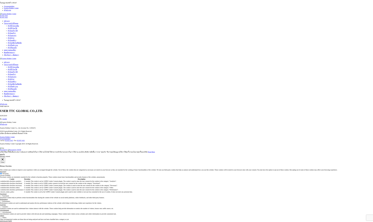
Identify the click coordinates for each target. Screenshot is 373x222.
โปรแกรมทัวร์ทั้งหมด (11, 23)
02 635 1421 (4, 17)
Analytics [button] (3, 205)
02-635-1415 (9, 140)
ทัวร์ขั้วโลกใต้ (12, 28)
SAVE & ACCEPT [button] (6, 221)
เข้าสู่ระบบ (7, 10)
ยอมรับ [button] (2, 154)
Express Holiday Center (11, 8)
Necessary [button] (3, 171)
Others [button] (2, 215)
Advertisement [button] (4, 210)
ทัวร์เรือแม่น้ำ (12, 47)
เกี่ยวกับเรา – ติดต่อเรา (11, 55)
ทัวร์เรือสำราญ (13, 45)
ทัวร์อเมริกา (12, 33)
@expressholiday (9, 6)
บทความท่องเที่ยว (10, 50)
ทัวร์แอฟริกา (12, 40)
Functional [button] (3, 194)
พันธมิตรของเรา (9, 52)
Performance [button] (4, 199)
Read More (151, 152)
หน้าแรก (7, 21)
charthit (4, 119)
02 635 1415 (4, 15)
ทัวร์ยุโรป (11, 38)
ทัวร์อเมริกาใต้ (13, 31)
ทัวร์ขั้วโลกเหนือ (13, 26)
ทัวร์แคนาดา (12, 35)
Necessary (5, 173)
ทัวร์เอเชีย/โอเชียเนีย (15, 43)
